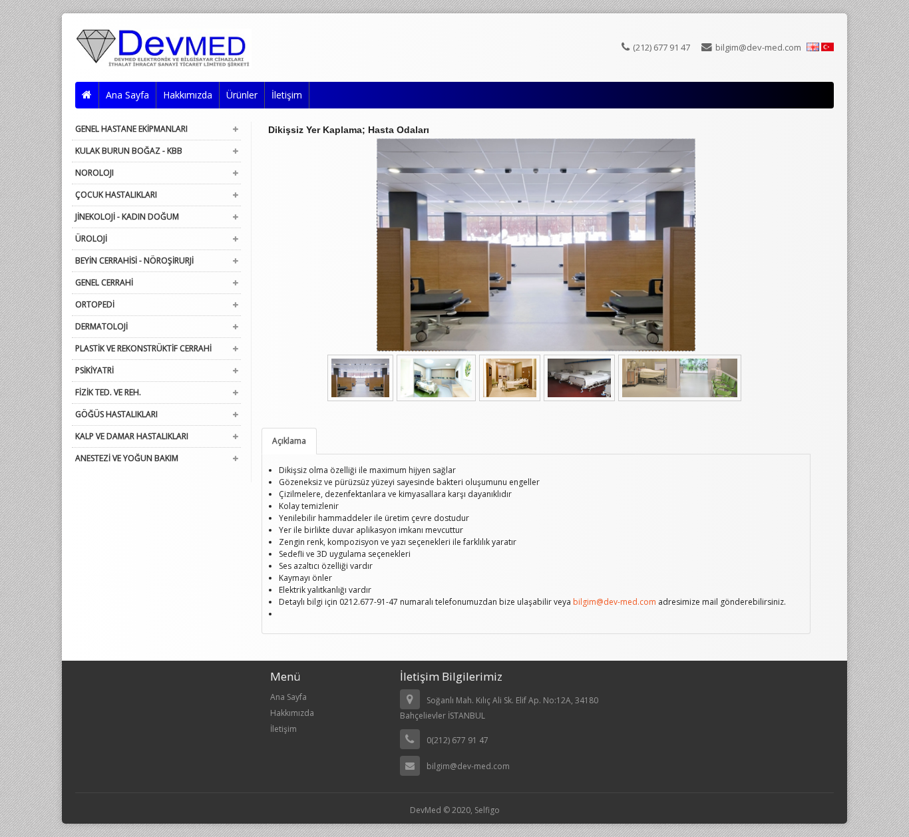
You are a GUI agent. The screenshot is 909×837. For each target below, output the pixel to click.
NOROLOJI (94, 172)
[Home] (87, 95)
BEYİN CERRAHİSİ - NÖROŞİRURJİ (134, 260)
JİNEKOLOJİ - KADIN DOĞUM (127, 216)
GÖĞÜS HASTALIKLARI (116, 414)
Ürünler (242, 94)
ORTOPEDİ (94, 304)
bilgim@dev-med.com (758, 47)
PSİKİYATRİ (94, 370)
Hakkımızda (187, 94)
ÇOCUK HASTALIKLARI (116, 194)
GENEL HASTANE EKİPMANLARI (131, 128)
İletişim (287, 94)
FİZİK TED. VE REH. (108, 392)
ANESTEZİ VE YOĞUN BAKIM (126, 458)
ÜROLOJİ (91, 238)
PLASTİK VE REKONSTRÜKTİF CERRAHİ (143, 348)
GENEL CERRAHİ (104, 282)
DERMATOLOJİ (101, 326)
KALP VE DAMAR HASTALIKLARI (131, 436)
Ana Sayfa (127, 94)
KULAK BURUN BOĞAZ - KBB (128, 150)
